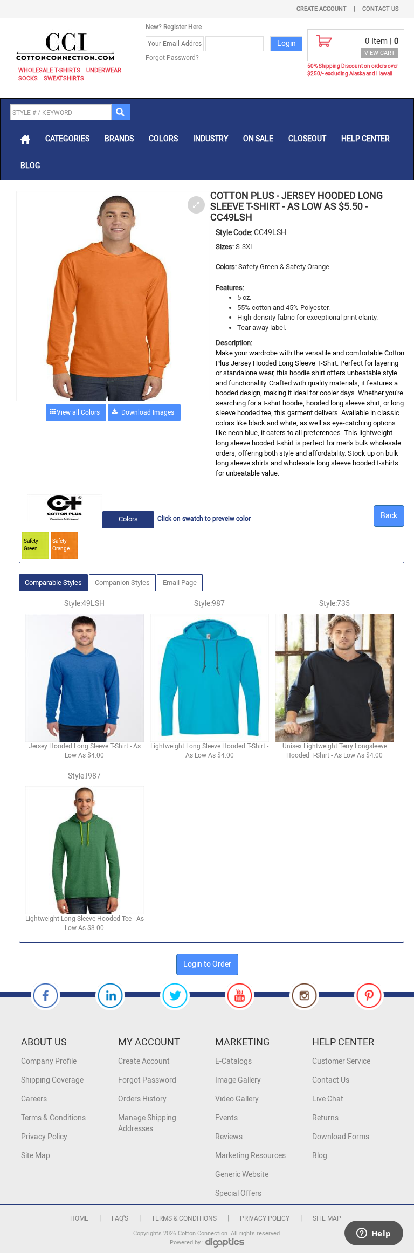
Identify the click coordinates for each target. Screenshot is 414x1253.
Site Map (35, 1155)
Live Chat (327, 1099)
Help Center (365, 138)
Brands (119, 138)
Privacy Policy (44, 1136)
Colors (163, 138)
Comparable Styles (53, 583)
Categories (67, 138)
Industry (210, 138)
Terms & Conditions (53, 1118)
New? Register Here (174, 27)
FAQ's (120, 1218)
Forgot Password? (172, 57)
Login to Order (207, 964)
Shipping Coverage (52, 1080)
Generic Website (241, 1174)
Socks (28, 78)
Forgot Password (147, 1080)
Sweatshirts (64, 78)
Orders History (142, 1099)
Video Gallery (237, 1099)
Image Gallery (238, 1080)
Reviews (229, 1136)
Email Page (180, 583)
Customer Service (341, 1061)
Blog (30, 165)
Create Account (321, 8)
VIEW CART (379, 53)
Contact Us (380, 8)
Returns (325, 1118)
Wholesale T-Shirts (49, 70)
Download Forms (340, 1136)
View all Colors (78, 412)
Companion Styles (122, 583)
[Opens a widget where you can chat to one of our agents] (373, 1234)
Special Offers (238, 1193)
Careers (34, 1099)
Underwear (103, 70)
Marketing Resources (250, 1155)
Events (226, 1118)
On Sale (258, 138)
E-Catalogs (233, 1061)
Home (79, 1218)
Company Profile (49, 1061)
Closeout (307, 138)
